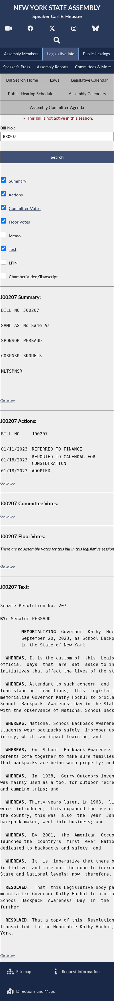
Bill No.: (7, 127)
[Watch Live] (9, 30)
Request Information (80, 971)
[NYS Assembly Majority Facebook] (30, 30)
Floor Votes (19, 221)
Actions (15, 194)
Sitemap (23, 971)
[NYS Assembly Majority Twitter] (52, 30)
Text (12, 249)
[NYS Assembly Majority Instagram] (74, 30)
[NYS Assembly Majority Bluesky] (96, 30)
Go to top (7, 400)
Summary (17, 180)
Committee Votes (25, 208)
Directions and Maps (35, 991)
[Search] (57, 42)
